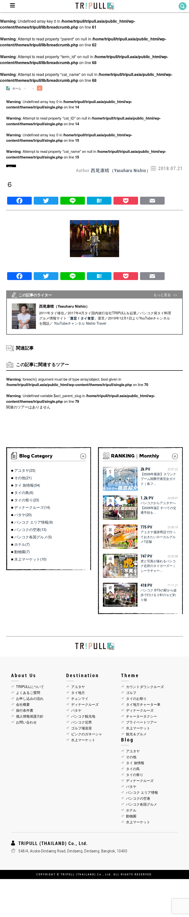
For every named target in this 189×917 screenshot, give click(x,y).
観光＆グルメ (136, 733)
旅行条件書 (24, 710)
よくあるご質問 (28, 692)
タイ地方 (78, 692)
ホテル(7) (22, 544)
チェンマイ (79, 698)
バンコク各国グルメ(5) (33, 536)
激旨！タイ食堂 (82, 318)
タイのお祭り (136, 698)
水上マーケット (83, 739)
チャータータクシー (141, 716)
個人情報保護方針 (30, 716)
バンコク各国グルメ (141, 804)
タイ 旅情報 (135, 762)
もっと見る (162, 294)
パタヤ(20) (23, 514)
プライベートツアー (141, 722)
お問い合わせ (26, 722)
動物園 (131, 815)
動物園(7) (22, 551)
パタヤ (76, 710)
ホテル (131, 810)
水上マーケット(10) (30, 559)
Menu (12, 6)
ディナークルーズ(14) (32, 507)
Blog (127, 739)
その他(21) (23, 477)
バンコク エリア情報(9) (33, 522)
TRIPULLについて (30, 686)
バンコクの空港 (138, 798)
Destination (82, 675)
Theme (130, 675)
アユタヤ (78, 686)
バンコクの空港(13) (30, 529)
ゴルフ (131, 692)
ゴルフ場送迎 (81, 727)
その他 (131, 756)
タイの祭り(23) (26, 499)
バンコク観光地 (83, 716)
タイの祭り (134, 774)
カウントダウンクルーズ (145, 686)
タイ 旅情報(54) (27, 485)
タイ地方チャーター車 (143, 704)
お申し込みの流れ (30, 698)
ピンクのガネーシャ (86, 733)
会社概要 (23, 704)
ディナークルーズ (85, 704)
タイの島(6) (23, 492)
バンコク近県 (81, 722)
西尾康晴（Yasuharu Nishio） (121, 170)
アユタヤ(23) (24, 470)
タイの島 (133, 768)
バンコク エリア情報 (142, 792)
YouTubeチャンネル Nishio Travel (80, 323)
